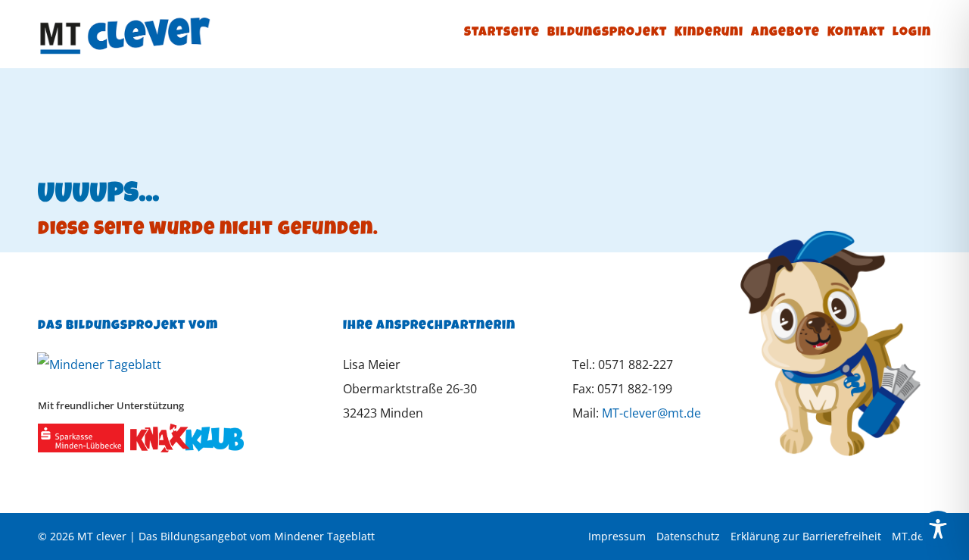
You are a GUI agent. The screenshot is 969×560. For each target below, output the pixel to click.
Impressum (617, 536)
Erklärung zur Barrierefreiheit (806, 536)
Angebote (785, 33)
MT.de (908, 536)
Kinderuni (709, 33)
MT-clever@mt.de (651, 413)
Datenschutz (688, 536)
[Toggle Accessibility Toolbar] (938, 529)
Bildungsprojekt (607, 33)
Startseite (502, 33)
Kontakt (856, 33)
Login (912, 33)
